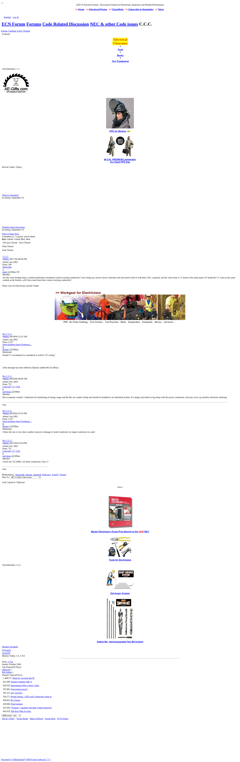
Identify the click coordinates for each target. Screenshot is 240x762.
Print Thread (7, 246)
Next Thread (24, 242)
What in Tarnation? (10, 195)
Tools (120, 49)
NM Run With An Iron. (21, 711)
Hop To (5, 477)
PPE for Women (117, 131)
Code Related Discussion (65, 23)
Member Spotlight (10, 647)
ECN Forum (13, 23)
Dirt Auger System (120, 593)
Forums (33, 23)
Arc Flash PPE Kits (120, 162)
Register (7, 17)
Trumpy (63, 475)
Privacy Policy (8, 718)
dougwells (19, 475)
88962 (6, 336)
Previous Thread (10, 242)
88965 (6, 443)
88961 (6, 259)
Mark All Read (36, 718)
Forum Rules (22, 718)
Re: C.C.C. (7, 334)
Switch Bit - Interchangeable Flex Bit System (120, 642)
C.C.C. (5, 256)
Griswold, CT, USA (11, 387)
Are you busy (16, 693)
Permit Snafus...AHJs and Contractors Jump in (31, 696)
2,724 (10, 662)
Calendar (12, 31)
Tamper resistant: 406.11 (21, 682)
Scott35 (55, 475)
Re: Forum (15, 700)
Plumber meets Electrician (13, 227)
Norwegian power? (19, 689)
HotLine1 (46, 475)
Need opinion (17, 704)
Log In (16, 17)
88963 (6, 379)
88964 (6, 413)
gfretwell (37, 475)
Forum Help (50, 718)
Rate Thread (7, 250)
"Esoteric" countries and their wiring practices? (31, 708)
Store (161, 9)
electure (28, 475)
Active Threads (23, 31)
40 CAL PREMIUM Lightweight (120, 159)
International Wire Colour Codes (25, 685)
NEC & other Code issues (114, 23)
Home (81, 9)
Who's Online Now (10, 234)
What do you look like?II (23, 678)
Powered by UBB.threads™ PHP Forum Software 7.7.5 (25, 759)
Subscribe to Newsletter (140, 9)
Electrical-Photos (98, 9)
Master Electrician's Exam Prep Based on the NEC (120, 532)
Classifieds (118, 9)
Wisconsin (7, 267)
